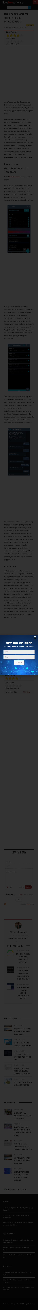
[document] (19, 655)
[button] (35, 637)
